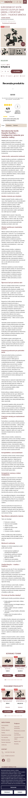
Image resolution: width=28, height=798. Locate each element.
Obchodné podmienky (17, 727)
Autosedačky (4, 725)
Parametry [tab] (9, 125)
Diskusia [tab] (15, 125)
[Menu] (25, 2)
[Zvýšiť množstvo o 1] (8, 71)
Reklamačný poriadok (19, 731)
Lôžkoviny (4, 745)
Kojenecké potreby (6, 735)
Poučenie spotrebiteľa (17, 734)
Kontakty (16, 744)
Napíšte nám (17, 741)
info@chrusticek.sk (9, 756)
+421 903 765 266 (10, 752)
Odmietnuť (7, 792)
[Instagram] (8, 760)
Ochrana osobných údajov (19, 738)
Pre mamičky (4, 737)
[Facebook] (3, 760)
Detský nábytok (5, 730)
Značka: (5, 17)
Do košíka (17, 71)
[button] (5, 680)
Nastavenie (13, 787)
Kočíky (3, 728)
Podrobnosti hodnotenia (9, 23)
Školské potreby (5, 740)
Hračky (3, 732)
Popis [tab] (3, 125)
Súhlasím (20, 792)
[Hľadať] (14, 2)
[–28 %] (7, 661)
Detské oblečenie (6, 742)
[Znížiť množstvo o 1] (2, 71)
